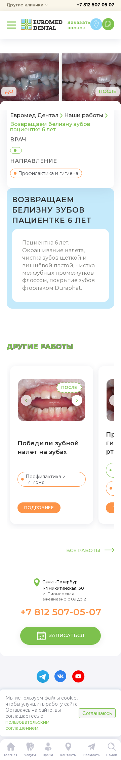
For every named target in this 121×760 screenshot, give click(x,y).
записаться (66, 635)
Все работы (84, 550)
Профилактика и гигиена (48, 173)
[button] (77, 400)
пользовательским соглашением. (27, 725)
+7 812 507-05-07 (60, 612)
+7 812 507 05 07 (95, 5)
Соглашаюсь (97, 713)
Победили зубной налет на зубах (48, 447)
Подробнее (39, 507)
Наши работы (84, 115)
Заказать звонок (79, 24)
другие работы (40, 347)
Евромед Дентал (34, 115)
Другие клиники (26, 5)
